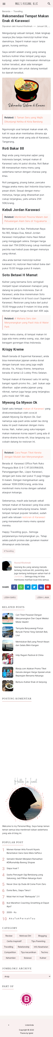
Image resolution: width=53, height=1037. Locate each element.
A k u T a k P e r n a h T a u (22, 918)
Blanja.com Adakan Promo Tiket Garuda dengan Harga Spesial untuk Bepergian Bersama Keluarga (33, 672)
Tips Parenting (38, 941)
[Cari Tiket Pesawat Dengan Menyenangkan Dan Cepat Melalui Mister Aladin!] (7, 618)
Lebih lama (43, 597)
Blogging (42, 935)
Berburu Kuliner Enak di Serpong (31, 682)
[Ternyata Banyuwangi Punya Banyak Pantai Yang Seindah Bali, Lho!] (7, 632)
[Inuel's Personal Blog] (26, 3)
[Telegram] (28, 587)
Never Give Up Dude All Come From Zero (26, 884)
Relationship (23, 947)
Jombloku (19, 576)
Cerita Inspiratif (14, 941)
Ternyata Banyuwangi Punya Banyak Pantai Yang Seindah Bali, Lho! (32, 632)
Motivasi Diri (25, 935)
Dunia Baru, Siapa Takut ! (19, 890)
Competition (10, 952)
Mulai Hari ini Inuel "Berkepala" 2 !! (23, 896)
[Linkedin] (41, 587)
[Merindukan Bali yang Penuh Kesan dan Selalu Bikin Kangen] (7, 645)
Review (8, 935)
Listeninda (29, 1025)
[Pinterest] (48, 587)
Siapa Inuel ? (13, 868)
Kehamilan (11, 958)
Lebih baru (10, 597)
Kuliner (43, 958)
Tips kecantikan (28, 952)
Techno (44, 952)
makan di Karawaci (33, 408)
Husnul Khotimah (22, 563)
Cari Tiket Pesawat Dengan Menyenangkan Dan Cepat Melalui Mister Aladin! (32, 618)
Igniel (31, 1033)
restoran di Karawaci (33, 517)
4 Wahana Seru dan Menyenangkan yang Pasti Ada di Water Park (26, 322)
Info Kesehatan (41, 947)
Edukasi (28, 958)
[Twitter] (21, 587)
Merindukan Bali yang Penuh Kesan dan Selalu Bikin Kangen (32, 643)
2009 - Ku (11, 912)
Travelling (9, 551)
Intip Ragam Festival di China (29, 655)
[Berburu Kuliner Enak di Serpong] (7, 685)
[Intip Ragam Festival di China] (7, 658)
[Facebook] (14, 587)
